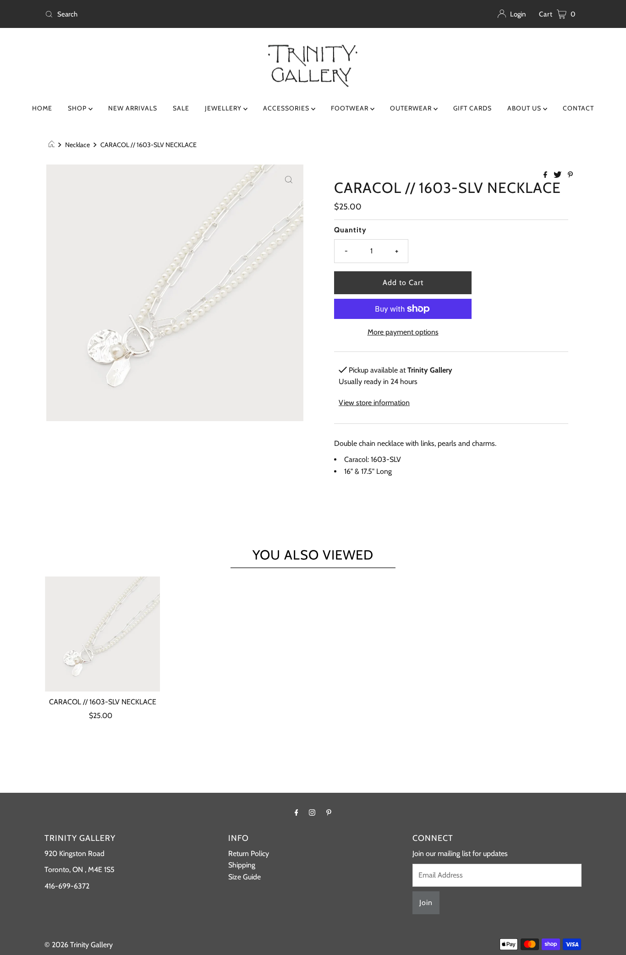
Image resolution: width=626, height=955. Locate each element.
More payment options (403, 332)
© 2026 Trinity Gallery (78, 944)
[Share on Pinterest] (570, 175)
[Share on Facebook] (546, 175)
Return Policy (248, 853)
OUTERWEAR (412, 108)
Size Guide (244, 877)
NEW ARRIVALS (132, 108)
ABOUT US (525, 108)
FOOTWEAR (350, 108)
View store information (374, 402)
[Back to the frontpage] (53, 145)
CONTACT (578, 108)
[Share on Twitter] (558, 175)
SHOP (78, 108)
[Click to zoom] (289, 179)
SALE (181, 108)
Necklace (77, 145)
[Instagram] (312, 812)
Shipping (241, 865)
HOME (42, 108)
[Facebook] (296, 812)
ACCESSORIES (287, 108)
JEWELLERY (224, 108)
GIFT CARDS (472, 108)
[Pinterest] (328, 812)
